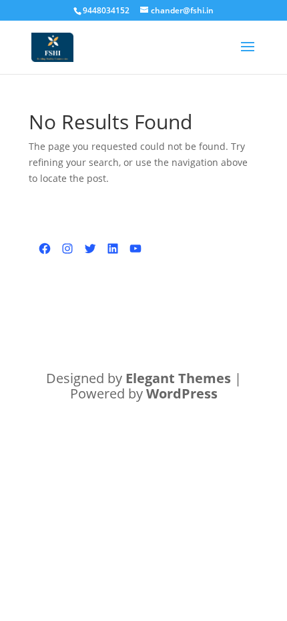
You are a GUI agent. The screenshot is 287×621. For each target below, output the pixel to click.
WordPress (182, 393)
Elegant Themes (178, 378)
